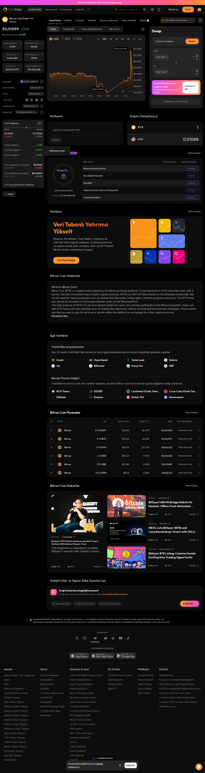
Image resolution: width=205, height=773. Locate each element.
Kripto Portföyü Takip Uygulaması (19, 675)
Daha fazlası (194, 153)
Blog (6, 684)
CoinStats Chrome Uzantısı (120, 675)
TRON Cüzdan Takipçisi (15, 742)
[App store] (79, 656)
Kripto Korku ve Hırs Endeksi (83, 702)
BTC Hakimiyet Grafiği (80, 715)
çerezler (99, 763)
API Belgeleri (46, 702)
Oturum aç (173, 9)
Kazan (7, 680)
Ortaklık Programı (12, 697)
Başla (188, 9)
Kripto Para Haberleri (13, 688)
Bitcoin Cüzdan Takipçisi (15, 746)
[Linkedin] (113, 639)
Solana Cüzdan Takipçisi (15, 720)
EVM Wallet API (77, 755)
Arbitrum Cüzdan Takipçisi (16, 715)
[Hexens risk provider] (63, 195)
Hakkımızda (45, 715)
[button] (37, 81)
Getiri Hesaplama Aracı (80, 680)
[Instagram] (84, 639)
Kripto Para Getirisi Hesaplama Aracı (86, 675)
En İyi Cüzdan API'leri (111, 604)
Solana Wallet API (78, 751)
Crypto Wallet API (78, 746)
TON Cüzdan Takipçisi (14, 737)
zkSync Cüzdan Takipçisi (15, 711)
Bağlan (192, 41)
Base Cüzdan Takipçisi (14, 733)
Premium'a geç (190, 87)
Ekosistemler (10, 760)
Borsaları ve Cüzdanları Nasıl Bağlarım (176, 680)
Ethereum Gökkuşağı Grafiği (83, 697)
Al (155, 66)
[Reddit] (37, 100)
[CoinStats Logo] (12, 9)
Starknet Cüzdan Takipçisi (16, 706)
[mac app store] (102, 656)
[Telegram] (27, 100)
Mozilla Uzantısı (115, 684)
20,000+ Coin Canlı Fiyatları (82, 724)
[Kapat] (201, 2)
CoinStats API (46, 697)
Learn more (116, 2)
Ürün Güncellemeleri (49, 675)
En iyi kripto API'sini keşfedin (115, 594)
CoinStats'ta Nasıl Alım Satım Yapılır (175, 693)
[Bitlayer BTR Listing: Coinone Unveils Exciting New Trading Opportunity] (126, 557)
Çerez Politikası (145, 688)
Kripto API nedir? (63, 604)
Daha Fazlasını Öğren (63, 190)
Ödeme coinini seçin (176, 101)
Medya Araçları (47, 684)
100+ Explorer (76, 729)
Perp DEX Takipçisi (13, 755)
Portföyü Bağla (66, 260)
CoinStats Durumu (167, 706)
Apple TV (112, 688)
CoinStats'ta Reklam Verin (52, 693)
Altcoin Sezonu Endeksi (81, 720)
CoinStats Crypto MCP (80, 737)
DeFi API (74, 760)
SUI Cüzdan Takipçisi (14, 751)
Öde (156, 51)
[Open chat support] (199, 767)
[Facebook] (42, 100)
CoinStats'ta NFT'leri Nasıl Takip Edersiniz (178, 702)
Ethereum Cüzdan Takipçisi (16, 729)
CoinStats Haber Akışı (50, 711)
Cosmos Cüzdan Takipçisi (16, 724)
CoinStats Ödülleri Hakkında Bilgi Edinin (177, 697)
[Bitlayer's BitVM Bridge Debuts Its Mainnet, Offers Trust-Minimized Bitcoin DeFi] (126, 506)
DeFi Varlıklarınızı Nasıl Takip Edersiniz (176, 684)
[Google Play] (126, 656)
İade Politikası (144, 693)
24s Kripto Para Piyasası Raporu (84, 711)
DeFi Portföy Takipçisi (14, 702)
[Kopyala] (37, 81)
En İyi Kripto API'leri (86, 604)
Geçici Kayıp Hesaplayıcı (81, 684)
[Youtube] (120, 639)
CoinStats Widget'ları (79, 706)
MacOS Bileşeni (115, 680)
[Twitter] (32, 100)
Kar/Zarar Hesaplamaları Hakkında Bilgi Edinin (180, 688)
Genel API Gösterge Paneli (52, 706)
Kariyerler (44, 688)
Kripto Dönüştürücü (79, 688)
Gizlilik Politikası (145, 684)
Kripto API (188, 603)
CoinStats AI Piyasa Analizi (16, 693)
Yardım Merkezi (166, 675)
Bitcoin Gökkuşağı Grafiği (81, 693)
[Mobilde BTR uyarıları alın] (200, 20)
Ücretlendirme (46, 680)
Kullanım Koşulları (145, 680)
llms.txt (73, 742)
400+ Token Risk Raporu (81, 733)
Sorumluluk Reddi (146, 675)
